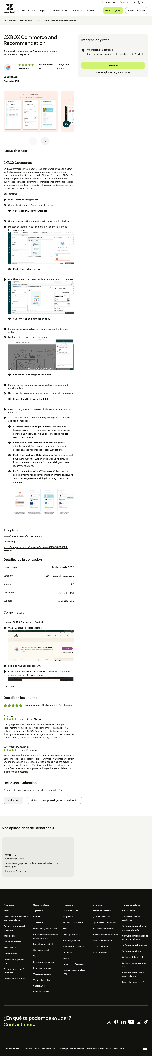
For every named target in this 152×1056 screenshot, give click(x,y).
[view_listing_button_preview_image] (31, 111)
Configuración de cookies (72, 1048)
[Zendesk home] (11, 9)
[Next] (45, 141)
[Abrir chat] (145, 1049)
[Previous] (33, 141)
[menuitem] (143, 2)
